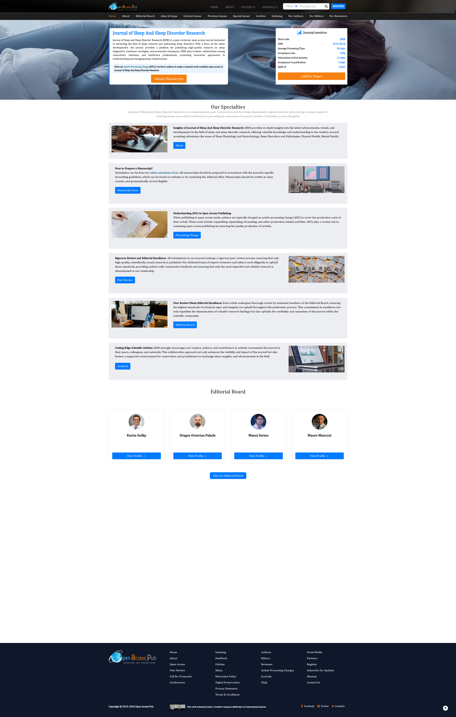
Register (338, 6)
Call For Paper (311, 76)
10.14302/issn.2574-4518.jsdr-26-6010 (310, 547)
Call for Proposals (181, 676)
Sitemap (312, 676)
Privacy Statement (226, 688)
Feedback (221, 658)
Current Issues (192, 16)
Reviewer (267, 664)
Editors (265, 658)
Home (214, 7)
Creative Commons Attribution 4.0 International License (240, 707)
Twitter (324, 706)
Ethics (219, 670)
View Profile (135, 455)
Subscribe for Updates (320, 670)
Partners (312, 658)
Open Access (177, 664)
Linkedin (340, 706)
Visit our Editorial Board (228, 475)
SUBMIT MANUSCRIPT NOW (263, 619)
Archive (261, 16)
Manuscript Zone (127, 190)
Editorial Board (145, 16)
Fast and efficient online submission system (206, 619)
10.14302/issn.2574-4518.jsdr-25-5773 (188, 562)
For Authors (295, 16)
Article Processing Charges (277, 670)
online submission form (163, 172)
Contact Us (313, 682)
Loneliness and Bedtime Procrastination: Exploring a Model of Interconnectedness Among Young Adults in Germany (310, 594)
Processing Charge (187, 235)
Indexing (277, 16)
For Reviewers (338, 16)
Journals (269, 7)
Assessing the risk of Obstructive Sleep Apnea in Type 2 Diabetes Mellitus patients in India (189, 594)
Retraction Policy (225, 676)
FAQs (264, 682)
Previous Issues (217, 16)
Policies (247, 7)
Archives (122, 366)
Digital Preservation (227, 682)
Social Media (314, 652)
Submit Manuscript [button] (168, 79)
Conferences (177, 682)
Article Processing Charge (135, 66)
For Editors (316, 16)
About (229, 7)
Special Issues (241, 16)
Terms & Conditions (227, 694)
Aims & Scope (169, 16)
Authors (266, 652)
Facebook (309, 706)
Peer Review (125, 280)
